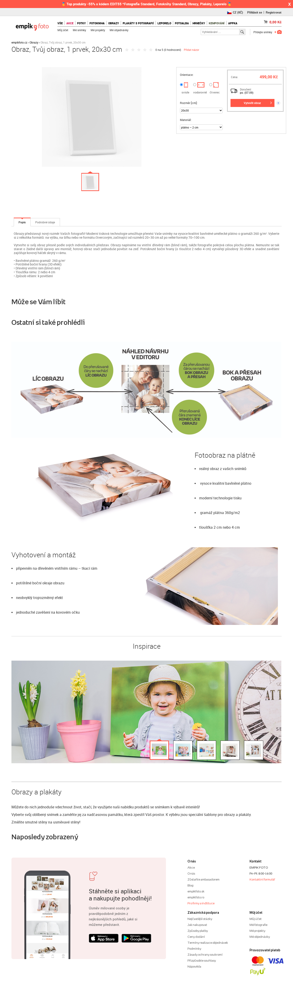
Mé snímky (79, 30)
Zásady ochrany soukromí (204, 954)
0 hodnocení (172, 50)
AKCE (69, 23)
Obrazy (113, 23)
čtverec (215, 92)
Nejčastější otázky (199, 918)
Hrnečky (199, 23)
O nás (191, 873)
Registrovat (274, 12)
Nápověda (194, 966)
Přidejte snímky (262, 32)
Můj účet (62, 30)
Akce (191, 867)
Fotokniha (97, 23)
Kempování (217, 23)
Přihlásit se (254, 12)
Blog (190, 885)
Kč (275, 22)
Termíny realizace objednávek (207, 942)
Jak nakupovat (197, 924)
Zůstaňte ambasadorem (203, 879)
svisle (185, 92)
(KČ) (238, 12)
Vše (60, 23)
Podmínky (194, 948)
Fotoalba (182, 23)
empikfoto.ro (195, 897)
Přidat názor (191, 49)
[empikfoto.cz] (32, 25)
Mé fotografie (258, 924)
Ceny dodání (196, 936)
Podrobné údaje (45, 222)
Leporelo (164, 23)
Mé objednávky (119, 30)
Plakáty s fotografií (138, 23)
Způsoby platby (197, 930)
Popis (22, 222)
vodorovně (200, 92)
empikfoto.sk (195, 891)
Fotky (81, 23)
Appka (232, 23)
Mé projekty (98, 30)
